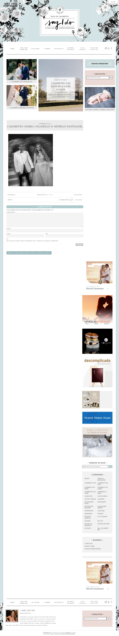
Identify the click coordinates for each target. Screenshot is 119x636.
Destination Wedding (89, 507)
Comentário (11, 212)
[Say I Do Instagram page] (106, 48)
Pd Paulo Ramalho (88, 517)
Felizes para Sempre (102, 507)
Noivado (100, 513)
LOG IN (113, 2)
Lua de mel (101, 510)
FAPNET (74, 632)
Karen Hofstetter (58, 632)
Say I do (100, 521)
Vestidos (88, 528)
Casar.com (88, 496)
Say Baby (88, 521)
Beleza (87, 478)
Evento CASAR (89, 546)
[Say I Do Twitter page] (108, 48)
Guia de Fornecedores (93, 549)
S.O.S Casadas (102, 516)
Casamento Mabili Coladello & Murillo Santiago (29, 253)
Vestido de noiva (103, 524)
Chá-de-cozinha (90, 499)
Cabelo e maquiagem (101, 479)
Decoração (102, 502)
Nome (9, 228)
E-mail (9, 233)
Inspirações (89, 510)
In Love (79, 199)
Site (47, 233)
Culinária (101, 499)
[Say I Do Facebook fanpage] (111, 48)
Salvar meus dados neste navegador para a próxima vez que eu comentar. (33, 241)
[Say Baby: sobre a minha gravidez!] (100, 97)
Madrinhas (88, 513)
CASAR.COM (88, 543)
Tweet (10, 199)
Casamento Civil (90, 483)
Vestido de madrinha (88, 524)
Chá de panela (102, 496)
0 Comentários (64, 199)
